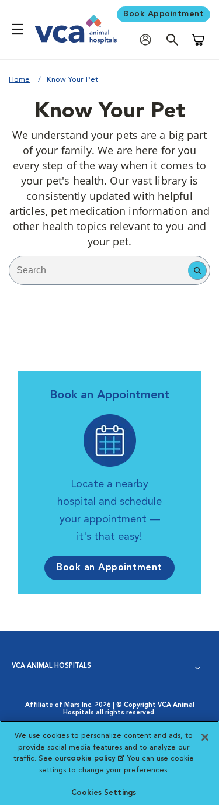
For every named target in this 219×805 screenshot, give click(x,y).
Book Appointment (163, 14)
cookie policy (95, 758)
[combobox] (98, 270)
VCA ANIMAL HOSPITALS (51, 666)
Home (19, 80)
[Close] (205, 737)
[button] (197, 270)
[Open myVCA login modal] (148, 39)
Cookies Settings (103, 793)
